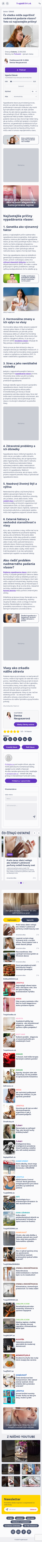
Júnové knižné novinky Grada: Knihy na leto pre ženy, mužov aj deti (26, 1395)
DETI (18, 1197)
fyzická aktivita (9, 590)
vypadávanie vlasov (23, 373)
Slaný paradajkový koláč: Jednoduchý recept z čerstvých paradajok (26, 967)
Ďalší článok (30, 747)
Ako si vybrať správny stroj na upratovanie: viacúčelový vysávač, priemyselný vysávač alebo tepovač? (27, 1255)
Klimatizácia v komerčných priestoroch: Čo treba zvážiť (27, 1288)
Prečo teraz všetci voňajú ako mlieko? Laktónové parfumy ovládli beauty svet (27, 927)
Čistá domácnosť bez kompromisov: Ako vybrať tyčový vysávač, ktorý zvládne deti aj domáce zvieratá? (26, 1382)
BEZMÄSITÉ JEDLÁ (23, 1355)
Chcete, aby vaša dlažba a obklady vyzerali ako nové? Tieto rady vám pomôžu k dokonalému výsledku (27, 1238)
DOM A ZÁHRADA (23, 1213)
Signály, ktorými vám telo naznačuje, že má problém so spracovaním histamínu (27, 1075)
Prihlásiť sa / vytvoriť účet (21, 781)
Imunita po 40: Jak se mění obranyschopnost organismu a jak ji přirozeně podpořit (27, 1111)
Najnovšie (30, 920)
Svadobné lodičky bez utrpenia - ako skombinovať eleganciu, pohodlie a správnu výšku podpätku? (27, 1024)
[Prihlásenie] (3, 3)
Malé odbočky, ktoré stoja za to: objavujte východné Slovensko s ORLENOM (26, 1166)
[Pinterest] (29, 1532)
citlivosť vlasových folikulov (14, 262)
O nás (10, 1518)
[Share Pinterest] (20, 739)
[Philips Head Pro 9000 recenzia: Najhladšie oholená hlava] (31, 1469)
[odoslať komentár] (34, 816)
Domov (5, 11)
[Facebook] (23, 1532)
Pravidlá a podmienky (21, 1522)
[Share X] (15, 739)
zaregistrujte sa (12, 773)
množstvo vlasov (21, 341)
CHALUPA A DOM (22, 1304)
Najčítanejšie (11, 920)
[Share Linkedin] (25, 739)
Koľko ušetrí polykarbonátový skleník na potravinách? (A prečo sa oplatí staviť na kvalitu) (27, 1218)
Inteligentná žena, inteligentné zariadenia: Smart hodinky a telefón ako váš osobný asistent (26, 1147)
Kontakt (20, 1518)
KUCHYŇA (20, 1339)
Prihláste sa (9, 764)
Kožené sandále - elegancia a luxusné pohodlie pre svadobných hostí (27, 1039)
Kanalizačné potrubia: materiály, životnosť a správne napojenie (25, 1308)
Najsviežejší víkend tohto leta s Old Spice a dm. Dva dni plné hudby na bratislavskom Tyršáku (26, 988)
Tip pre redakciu (30, 1526)
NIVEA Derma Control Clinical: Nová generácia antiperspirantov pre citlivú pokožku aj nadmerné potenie (27, 1184)
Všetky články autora (25, 724)
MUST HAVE (20, 1034)
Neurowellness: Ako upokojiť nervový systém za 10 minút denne (27, 954)
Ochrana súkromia (12, 1526)
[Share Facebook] (5, 739)
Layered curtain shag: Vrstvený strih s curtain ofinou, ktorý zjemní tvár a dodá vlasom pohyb (27, 941)
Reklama (30, 1518)
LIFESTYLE (20, 983)
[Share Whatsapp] (10, 739)
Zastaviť (21, 86)
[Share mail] (30, 739)
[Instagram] (13, 1532)
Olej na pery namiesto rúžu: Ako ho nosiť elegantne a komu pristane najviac (27, 1003)
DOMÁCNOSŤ (21, 1232)
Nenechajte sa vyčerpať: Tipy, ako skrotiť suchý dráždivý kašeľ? (25, 1130)
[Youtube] (18, 1532)
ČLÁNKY (19, 1125)
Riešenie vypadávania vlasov (15, 572)
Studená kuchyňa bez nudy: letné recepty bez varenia (27, 1359)
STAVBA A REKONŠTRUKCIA (27, 1268)
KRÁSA (18, 999)
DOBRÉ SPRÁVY (22, 1161)
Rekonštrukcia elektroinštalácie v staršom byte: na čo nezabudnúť (27, 1273)
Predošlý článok (11, 747)
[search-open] (7, 3)
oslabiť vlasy (8, 501)
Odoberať (33, 1509)
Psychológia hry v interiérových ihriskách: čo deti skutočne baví (27, 1201)
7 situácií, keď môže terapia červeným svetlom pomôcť (27, 1058)
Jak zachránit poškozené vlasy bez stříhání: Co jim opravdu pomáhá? (26, 1094)
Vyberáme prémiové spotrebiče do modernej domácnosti (25, 1344)
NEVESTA (19, 1018)
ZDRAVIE (11, 11)
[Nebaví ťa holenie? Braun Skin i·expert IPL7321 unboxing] (11, 1481)
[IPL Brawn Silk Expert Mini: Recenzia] (31, 1481)
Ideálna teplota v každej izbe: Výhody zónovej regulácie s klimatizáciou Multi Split (26, 1325)
